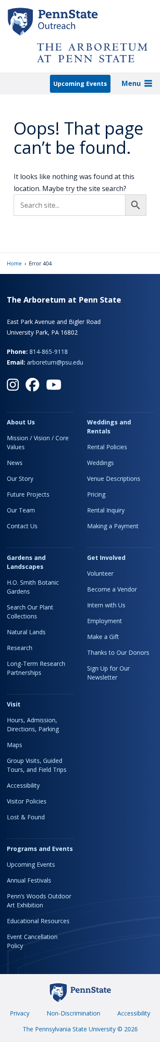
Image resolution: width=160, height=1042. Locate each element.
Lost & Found (26, 817)
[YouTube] (53, 384)
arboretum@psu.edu (55, 362)
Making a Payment (113, 526)
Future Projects (28, 494)
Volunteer (100, 573)
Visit (13, 704)
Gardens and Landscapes (26, 562)
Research (19, 648)
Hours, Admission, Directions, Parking (33, 724)
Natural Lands (26, 632)
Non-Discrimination (73, 1013)
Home (14, 263)
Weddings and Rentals (109, 426)
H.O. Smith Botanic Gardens (33, 586)
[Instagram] (13, 384)
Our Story (20, 478)
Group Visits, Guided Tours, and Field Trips (37, 765)
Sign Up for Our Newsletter (108, 672)
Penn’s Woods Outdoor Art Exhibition (39, 900)
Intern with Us (106, 605)
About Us (21, 422)
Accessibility (23, 785)
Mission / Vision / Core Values (38, 442)
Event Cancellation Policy (32, 941)
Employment (104, 621)
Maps (14, 745)
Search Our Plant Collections (30, 611)
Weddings (100, 463)
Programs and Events (40, 849)
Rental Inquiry (106, 510)
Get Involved (106, 557)
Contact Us (22, 526)
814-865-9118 (48, 351)
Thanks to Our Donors (118, 652)
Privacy (19, 1013)
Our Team (21, 510)
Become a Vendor (112, 589)
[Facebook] (32, 384)
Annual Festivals (29, 880)
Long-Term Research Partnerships (36, 668)
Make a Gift (103, 637)
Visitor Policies (27, 801)
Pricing (96, 494)
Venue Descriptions (113, 478)
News (15, 463)
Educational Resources (38, 921)
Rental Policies (107, 447)
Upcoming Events (80, 83)
